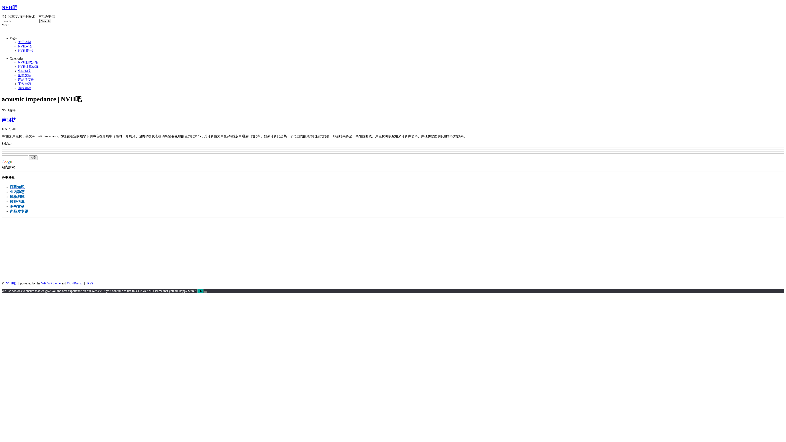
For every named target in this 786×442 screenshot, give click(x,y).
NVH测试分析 (28, 62)
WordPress (74, 283)
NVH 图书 (25, 50)
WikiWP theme (51, 283)
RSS (90, 283)
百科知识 (24, 88)
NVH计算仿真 (28, 66)
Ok (200, 291)
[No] (205, 292)
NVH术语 (25, 46)
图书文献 (24, 75)
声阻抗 (9, 120)
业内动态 (24, 71)
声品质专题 (26, 79)
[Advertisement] (124, 249)
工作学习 (24, 84)
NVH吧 (9, 7)
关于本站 (24, 42)
